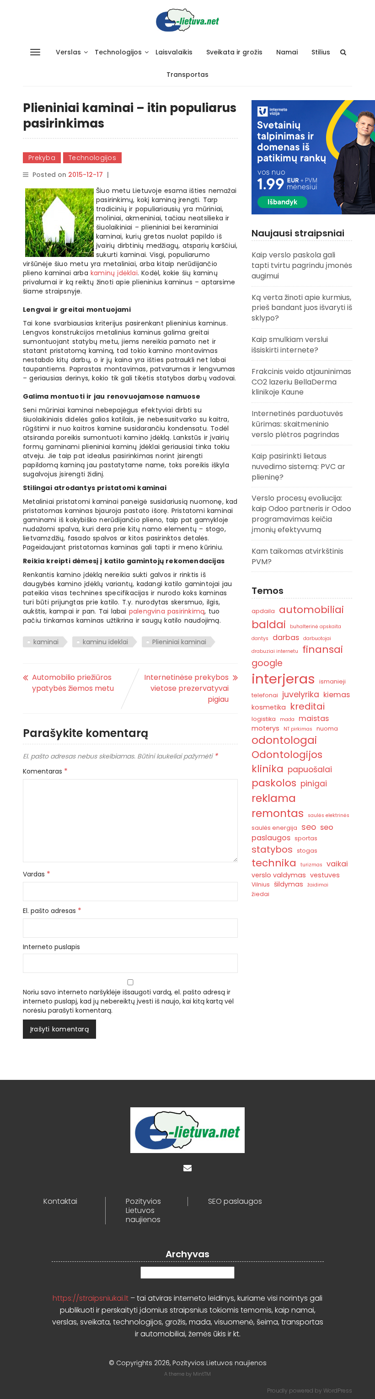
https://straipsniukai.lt (91, 1298)
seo (308, 827)
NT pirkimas (298, 729)
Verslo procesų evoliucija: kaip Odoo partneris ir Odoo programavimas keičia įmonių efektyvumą (301, 514)
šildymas (288, 884)
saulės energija (274, 828)
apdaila (263, 611)
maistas (314, 718)
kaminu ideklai (105, 641)
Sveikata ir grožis (234, 52)
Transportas (187, 74)
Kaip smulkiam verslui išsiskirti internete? (290, 344)
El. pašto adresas (52, 911)
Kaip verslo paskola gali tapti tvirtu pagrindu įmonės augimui (302, 265)
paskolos (274, 783)
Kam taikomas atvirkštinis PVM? (297, 556)
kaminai (46, 641)
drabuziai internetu (275, 651)
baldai (269, 624)
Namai (287, 52)
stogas (307, 850)
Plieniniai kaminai (179, 641)
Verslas (68, 52)
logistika (264, 719)
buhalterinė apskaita (315, 626)
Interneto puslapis (51, 946)
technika (274, 863)
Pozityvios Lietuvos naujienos (143, 1210)
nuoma (327, 728)
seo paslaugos (292, 832)
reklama (274, 798)
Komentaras (45, 771)
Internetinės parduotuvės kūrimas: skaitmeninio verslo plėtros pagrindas (297, 424)
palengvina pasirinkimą (166, 611)
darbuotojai (317, 638)
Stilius (320, 52)
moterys (265, 728)
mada (287, 719)
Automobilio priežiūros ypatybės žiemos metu (73, 683)
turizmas (311, 864)
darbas (286, 637)
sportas (306, 838)
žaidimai (317, 884)
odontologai (284, 740)
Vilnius (261, 884)
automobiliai (311, 610)
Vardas (36, 874)
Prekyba (41, 157)
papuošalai (310, 769)
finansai (322, 649)
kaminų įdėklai (114, 273)
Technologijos (118, 52)
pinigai (313, 783)
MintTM (202, 1374)
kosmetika (269, 707)
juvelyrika (300, 694)
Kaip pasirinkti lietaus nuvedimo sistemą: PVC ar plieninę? (298, 466)
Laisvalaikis (174, 52)
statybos (272, 849)
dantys (260, 638)
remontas (278, 813)
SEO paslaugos (235, 1201)
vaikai (337, 864)
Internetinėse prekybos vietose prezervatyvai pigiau (186, 688)
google (267, 663)
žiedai (260, 894)
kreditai (307, 706)
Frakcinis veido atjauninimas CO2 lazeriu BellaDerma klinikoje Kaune (301, 382)
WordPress (337, 1390)
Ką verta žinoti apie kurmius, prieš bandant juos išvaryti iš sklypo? (302, 308)
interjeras (283, 678)
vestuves (325, 875)
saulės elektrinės (328, 815)
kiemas (336, 694)
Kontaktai (60, 1201)
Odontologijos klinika (287, 762)
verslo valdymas (279, 875)
